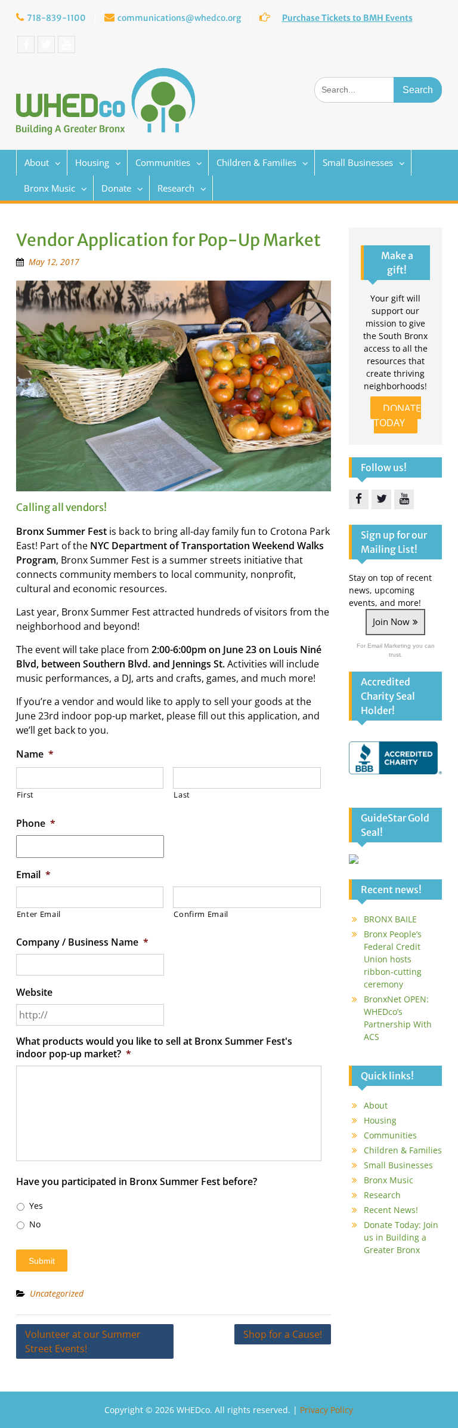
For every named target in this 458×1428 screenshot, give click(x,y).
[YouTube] (66, 44)
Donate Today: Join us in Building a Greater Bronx (401, 1237)
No (35, 1224)
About (36, 162)
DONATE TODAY (397, 415)
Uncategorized (56, 1293)
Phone (35, 823)
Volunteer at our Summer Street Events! (83, 1341)
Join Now (391, 621)
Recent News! (391, 1209)
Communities (162, 162)
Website (34, 992)
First (25, 794)
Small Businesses (358, 162)
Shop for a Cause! (282, 1334)
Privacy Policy (326, 1409)
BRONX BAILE (390, 919)
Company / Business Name (82, 942)
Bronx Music (49, 188)
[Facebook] (26, 44)
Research (175, 188)
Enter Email (39, 914)
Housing (92, 162)
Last (182, 794)
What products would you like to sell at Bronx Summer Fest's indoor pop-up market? (154, 1047)
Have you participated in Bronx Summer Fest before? (136, 1181)
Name (35, 754)
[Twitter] (46, 44)
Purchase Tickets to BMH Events (347, 18)
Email (33, 875)
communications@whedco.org (179, 18)
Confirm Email (201, 914)
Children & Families (256, 162)
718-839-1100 (56, 18)
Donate (116, 188)
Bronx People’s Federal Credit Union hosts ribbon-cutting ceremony (393, 959)
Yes (36, 1205)
